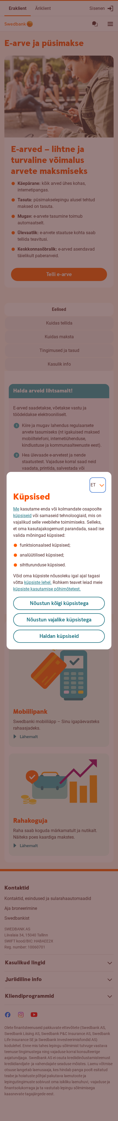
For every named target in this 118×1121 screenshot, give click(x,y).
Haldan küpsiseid (59, 636)
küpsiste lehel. (38, 582)
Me (16, 509)
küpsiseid (22, 515)
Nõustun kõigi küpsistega (59, 603)
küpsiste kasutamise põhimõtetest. (47, 589)
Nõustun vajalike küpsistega (59, 620)
